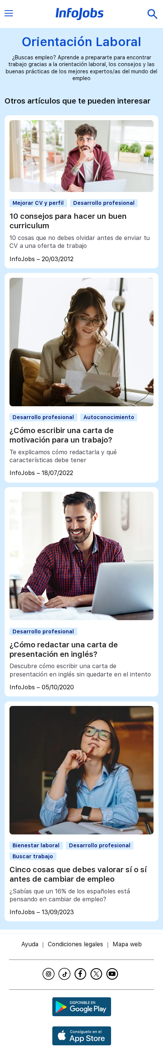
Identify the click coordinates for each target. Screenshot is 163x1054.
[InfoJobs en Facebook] (81, 974)
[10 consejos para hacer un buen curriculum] (81, 189)
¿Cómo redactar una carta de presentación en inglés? (63, 649)
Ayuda (29, 944)
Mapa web (127, 944)
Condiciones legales (75, 944)
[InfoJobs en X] (97, 974)
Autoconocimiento (108, 417)
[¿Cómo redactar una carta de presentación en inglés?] (81, 618)
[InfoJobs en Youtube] (113, 974)
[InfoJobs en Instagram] (50, 974)
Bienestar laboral (36, 845)
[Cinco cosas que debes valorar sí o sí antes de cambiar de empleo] (81, 832)
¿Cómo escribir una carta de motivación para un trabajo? (61, 435)
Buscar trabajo (33, 856)
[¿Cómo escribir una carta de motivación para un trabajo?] (81, 404)
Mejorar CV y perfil (38, 203)
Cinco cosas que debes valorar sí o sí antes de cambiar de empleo (78, 874)
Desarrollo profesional (104, 203)
